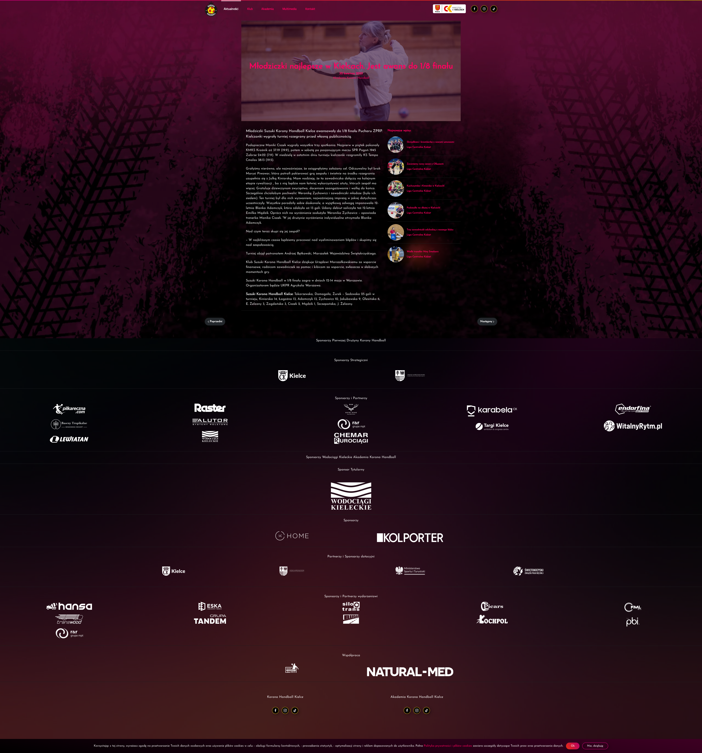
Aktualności (231, 9)
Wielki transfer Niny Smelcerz (423, 251)
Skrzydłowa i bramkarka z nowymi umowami (430, 142)
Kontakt (310, 9)
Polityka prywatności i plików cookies (448, 745)
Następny (486, 321)
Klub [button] (250, 9)
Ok (573, 746)
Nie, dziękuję (595, 746)
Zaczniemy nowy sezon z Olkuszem (425, 164)
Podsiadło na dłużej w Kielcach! (423, 208)
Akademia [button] (267, 9)
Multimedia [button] (289, 9)
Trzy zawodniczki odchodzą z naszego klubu (430, 229)
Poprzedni (216, 321)
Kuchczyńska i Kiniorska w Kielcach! (425, 186)
